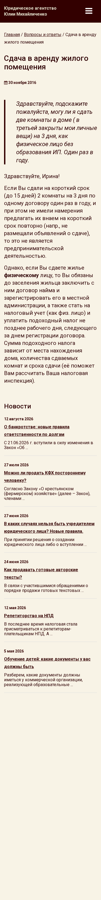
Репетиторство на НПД (29, 615)
